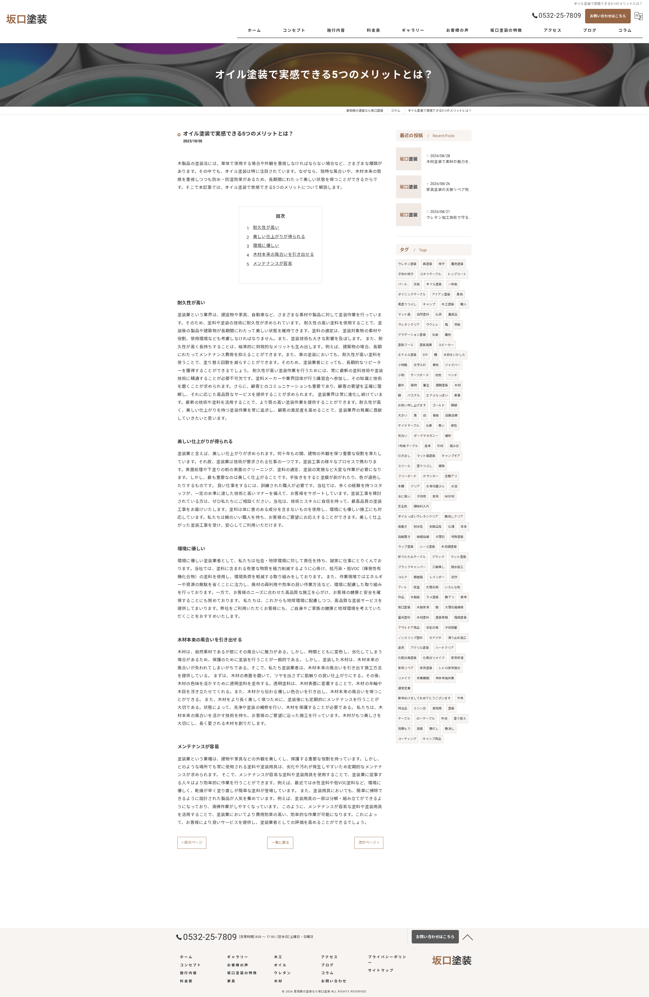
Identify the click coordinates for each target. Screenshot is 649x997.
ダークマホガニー (426, 436)
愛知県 (437, 708)
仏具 (439, 314)
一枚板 (453, 284)
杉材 (440, 446)
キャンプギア (451, 456)
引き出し (404, 456)
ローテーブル (426, 718)
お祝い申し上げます (412, 405)
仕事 (429, 425)
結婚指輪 (423, 537)
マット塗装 (458, 557)
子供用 (421, 496)
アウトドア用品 (409, 627)
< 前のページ (192, 842)
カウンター (430, 476)
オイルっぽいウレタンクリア (418, 516)
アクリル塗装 (420, 648)
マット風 (404, 314)
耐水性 (418, 526)
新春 (457, 395)
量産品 (453, 314)
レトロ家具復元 (449, 668)
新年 (464, 597)
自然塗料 (423, 314)
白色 (438, 375)
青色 (435, 365)
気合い (402, 436)
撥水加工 (457, 567)
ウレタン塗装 (407, 264)
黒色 (460, 294)
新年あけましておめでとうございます (424, 698)
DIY (425, 355)
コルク (402, 577)
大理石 (440, 537)
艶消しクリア (454, 516)
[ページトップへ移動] (468, 937)
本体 (464, 526)
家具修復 (457, 658)
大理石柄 (432, 587)
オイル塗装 (434, 284)
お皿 (454, 486)
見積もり (404, 728)
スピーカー (446, 345)
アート (402, 587)
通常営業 (404, 688)
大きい (402, 415)
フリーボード (407, 476)
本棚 (401, 486)
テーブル (404, 718)
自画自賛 (451, 415)
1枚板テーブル (408, 446)
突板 (457, 324)
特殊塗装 (457, 537)
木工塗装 (448, 304)
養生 (426, 385)
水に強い (404, 496)
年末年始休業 (445, 678)
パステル (413, 395)
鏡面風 (418, 577)
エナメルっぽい (437, 395)
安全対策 (432, 627)
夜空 (416, 587)
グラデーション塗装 (412, 335)
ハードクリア (444, 648)
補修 (448, 436)
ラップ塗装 (405, 547)
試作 (454, 577)
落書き (402, 526)
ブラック (438, 557)
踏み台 (454, 446)
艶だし (434, 728)
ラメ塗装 (432, 597)
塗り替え (460, 718)
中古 (444, 718)
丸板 (435, 335)
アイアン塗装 (441, 294)
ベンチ (452, 375)
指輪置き (404, 537)
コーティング (407, 739)
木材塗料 (423, 617)
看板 (436, 415)
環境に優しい (266, 245)
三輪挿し (438, 567)
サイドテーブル (408, 425)
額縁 (454, 405)
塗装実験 (442, 617)
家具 (435, 496)
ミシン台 (420, 708)
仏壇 (451, 526)
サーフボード (420, 375)
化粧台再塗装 (407, 658)
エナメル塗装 (407, 355)
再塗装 (427, 264)
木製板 (415, 597)
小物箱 (402, 365)
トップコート (457, 274)
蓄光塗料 (404, 617)
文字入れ (420, 365)
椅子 (442, 264)
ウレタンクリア (409, 324)
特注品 (402, 708)
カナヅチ (435, 638)
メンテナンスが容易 (272, 263)
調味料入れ (421, 506)
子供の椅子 (405, 274)
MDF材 (449, 496)
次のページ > (368, 842)
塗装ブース (405, 345)
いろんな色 (452, 587)
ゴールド (438, 405)
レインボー (437, 577)
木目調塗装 (449, 547)
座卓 (428, 446)
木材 (458, 385)
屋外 (401, 385)
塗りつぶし (424, 466)
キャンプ (429, 304)
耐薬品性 (435, 526)
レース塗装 (427, 547)
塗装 (451, 708)
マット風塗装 (426, 456)
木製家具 (423, 607)
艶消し (449, 728)
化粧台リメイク (433, 658)
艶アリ (449, 597)
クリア (415, 486)
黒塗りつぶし (407, 304)
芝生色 (402, 506)
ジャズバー (452, 365)
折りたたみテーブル (412, 557)
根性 (454, 425)
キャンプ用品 (432, 739)
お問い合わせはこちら (608, 16)
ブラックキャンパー (412, 567)
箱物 (414, 385)
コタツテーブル (430, 274)
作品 (401, 597)
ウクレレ (432, 324)
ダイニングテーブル (412, 294)
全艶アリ (451, 476)
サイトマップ (381, 970)
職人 (463, 304)
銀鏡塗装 (442, 385)
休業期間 (423, 678)
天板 (417, 284)
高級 (420, 728)
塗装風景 (426, 345)
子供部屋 (451, 627)
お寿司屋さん (435, 486)
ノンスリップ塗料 (410, 638)
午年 (460, 698)
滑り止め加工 (457, 638)
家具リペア (405, 668)
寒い (441, 425)
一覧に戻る (280, 842)
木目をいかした (454, 355)
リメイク (404, 678)
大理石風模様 (454, 607)
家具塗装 (426, 668)
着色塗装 (457, 264)
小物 (401, 375)
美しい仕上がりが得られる (279, 236)
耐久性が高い (266, 227)
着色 (448, 335)
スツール (404, 466)
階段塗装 (460, 617)
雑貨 (442, 466)
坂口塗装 (404, 607)
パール (402, 284)
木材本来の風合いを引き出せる (283, 254)
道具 (401, 648)
